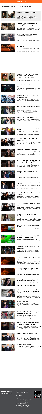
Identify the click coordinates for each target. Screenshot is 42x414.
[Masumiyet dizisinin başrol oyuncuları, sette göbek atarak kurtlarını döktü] (8, 315)
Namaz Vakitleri (19, 395)
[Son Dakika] (21, 1)
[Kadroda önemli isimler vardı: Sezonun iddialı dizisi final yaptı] (8, 48)
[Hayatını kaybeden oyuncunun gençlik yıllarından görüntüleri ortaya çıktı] (8, 27)
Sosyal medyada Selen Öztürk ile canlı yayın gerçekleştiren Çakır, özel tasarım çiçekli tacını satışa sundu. (28, 304)
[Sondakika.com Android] (37, 394)
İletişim (9, 394)
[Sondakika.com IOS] (37, 392)
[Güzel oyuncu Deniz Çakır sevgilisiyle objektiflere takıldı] (8, 218)
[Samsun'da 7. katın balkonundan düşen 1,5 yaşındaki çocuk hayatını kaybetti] (8, 239)
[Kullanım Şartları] (18, 405)
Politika (20, 394)
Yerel (17, 394)
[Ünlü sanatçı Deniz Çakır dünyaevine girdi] (8, 121)
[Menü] (2, 1)
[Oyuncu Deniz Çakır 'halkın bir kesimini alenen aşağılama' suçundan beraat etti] (8, 261)
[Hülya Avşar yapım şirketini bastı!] (8, 348)
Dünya (27, 391)
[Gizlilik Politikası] (24, 405)
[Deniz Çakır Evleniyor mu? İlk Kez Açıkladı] (8, 153)
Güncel (23, 391)
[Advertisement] (21, 63)
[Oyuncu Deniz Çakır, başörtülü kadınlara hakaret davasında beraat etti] (8, 272)
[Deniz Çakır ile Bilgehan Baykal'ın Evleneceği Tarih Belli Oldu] (8, 185)
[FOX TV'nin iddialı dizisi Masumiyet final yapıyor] (8, 337)
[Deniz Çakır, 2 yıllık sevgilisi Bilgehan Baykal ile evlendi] (8, 110)
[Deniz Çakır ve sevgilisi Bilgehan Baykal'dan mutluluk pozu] (8, 250)
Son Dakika (18, 391)
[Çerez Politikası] (25, 406)
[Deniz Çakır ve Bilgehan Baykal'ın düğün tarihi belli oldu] (8, 131)
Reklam (6, 394)
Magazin (26, 392)
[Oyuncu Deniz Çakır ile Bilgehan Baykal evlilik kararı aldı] (8, 196)
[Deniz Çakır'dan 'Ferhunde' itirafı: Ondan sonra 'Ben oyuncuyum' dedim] (8, 77)
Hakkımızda (3, 394)
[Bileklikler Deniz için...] (8, 304)
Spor (22, 392)
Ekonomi (17, 392)
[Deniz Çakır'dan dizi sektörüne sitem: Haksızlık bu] (8, 16)
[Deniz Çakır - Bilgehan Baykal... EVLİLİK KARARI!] (8, 175)
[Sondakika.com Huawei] (37, 397)
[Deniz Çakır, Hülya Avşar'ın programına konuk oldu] (8, 88)
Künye (11, 394)
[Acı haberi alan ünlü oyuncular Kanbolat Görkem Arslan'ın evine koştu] (8, 38)
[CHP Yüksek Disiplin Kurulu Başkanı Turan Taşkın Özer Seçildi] (8, 99)
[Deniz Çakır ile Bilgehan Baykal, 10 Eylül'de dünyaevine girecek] (8, 142)
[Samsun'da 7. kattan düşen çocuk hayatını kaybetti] (8, 228)
